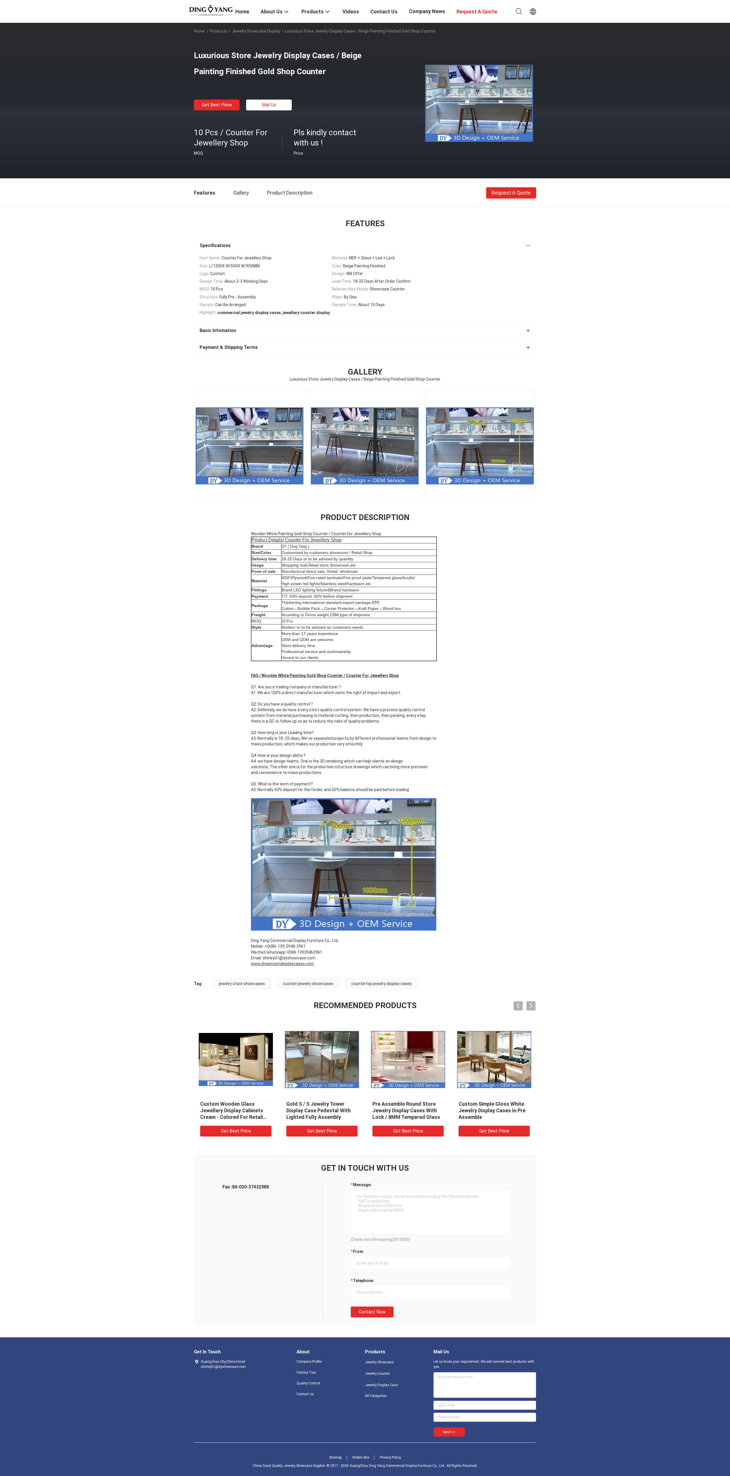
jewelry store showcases (242, 983)
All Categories (376, 1396)
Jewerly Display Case (381, 1385)
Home (199, 31)
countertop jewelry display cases (381, 983)
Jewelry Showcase (379, 1362)
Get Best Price (217, 105)
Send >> (449, 1432)
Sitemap (335, 1457)
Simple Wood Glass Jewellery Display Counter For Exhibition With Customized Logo (407, 1110)
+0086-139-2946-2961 (285, 946)
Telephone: (363, 1280)
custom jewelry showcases (308, 983)
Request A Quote (511, 192)
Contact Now (372, 1312)
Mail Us (269, 105)
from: (358, 1251)
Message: (362, 1184)
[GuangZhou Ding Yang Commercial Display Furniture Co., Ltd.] (211, 10)
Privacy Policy (390, 1457)
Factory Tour (306, 1372)
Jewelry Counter (377, 1374)
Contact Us (305, 1394)
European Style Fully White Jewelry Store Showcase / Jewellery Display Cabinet (490, 1110)
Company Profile (309, 1362)
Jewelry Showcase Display (256, 31)
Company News (427, 11)
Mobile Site (360, 1457)
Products (218, 31)
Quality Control (308, 1383)
